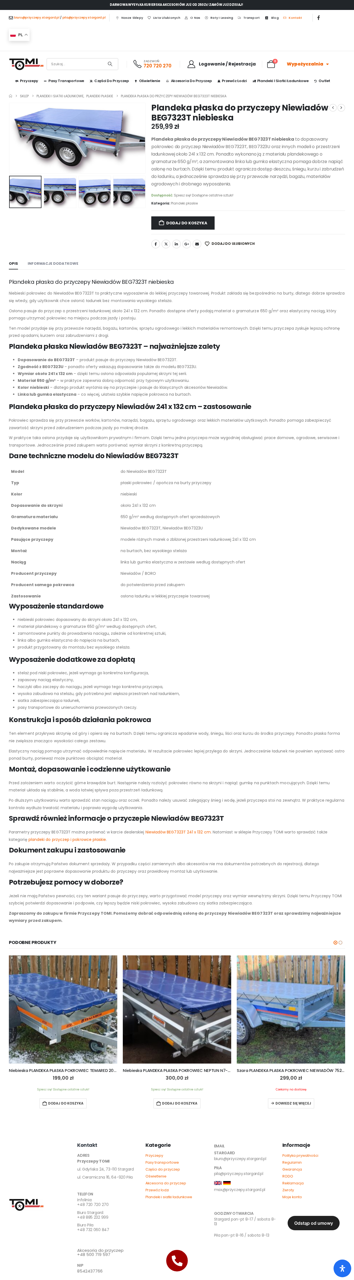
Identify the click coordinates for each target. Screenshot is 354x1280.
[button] (10, 138)
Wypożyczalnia (305, 64)
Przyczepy (29, 80)
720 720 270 (157, 65)
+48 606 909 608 (93, 1240)
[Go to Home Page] (10, 96)
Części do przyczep (111, 80)
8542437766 (90, 1271)
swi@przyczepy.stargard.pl (238, 1204)
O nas (195, 17)
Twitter (166, 244)
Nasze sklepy (132, 17)
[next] (341, 108)
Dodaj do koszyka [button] (66, 1103)
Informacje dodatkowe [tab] (53, 263)
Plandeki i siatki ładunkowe (283, 80)
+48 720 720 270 (93, 1202)
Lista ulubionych (166, 17)
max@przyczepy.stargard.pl (240, 1189)
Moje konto (292, 1197)
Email (196, 244)
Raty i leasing (221, 17)
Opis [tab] (13, 263)
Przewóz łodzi (234, 80)
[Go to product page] (63, 1009)
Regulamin (292, 1162)
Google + (186, 244)
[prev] (333, 108)
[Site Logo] (26, 64)
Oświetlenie (149, 80)
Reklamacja (293, 1183)
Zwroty (288, 1190)
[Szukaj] (110, 64)
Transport (251, 17)
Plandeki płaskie (184, 203)
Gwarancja (292, 1169)
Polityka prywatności (300, 1155)
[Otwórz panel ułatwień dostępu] (342, 1268)
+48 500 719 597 (100, 1252)
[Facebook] (318, 17)
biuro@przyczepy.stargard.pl (36, 17)
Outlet (324, 80)
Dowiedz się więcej (293, 1103)
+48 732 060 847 (93, 1227)
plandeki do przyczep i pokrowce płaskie (67, 839)
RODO (287, 1176)
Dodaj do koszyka (186, 223)
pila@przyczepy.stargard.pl (84, 17)
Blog (275, 17)
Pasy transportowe (162, 1162)
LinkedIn (176, 244)
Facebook (155, 244)
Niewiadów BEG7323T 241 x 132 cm (178, 832)
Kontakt (295, 17)
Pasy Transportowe (66, 80)
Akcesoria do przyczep (191, 80)
